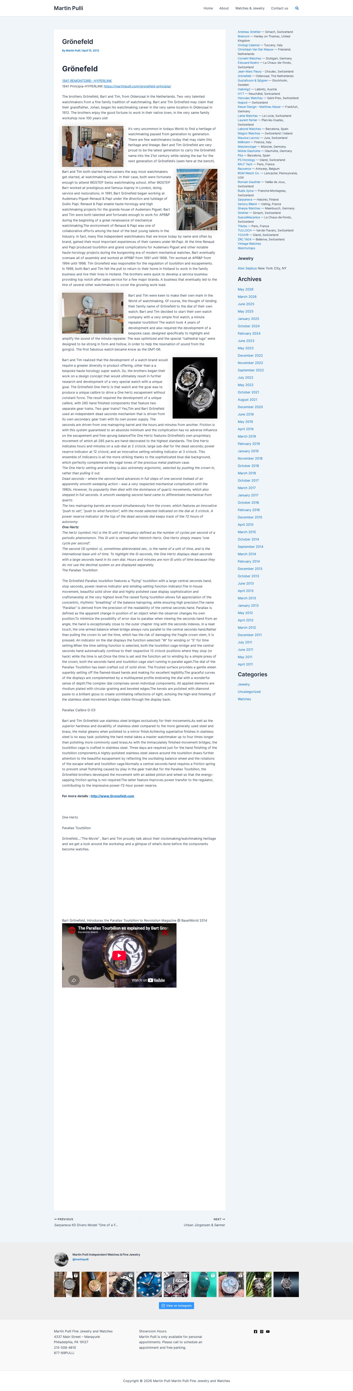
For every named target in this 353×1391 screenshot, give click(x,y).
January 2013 (248, 605)
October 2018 (248, 466)
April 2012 (246, 620)
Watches (244, 699)
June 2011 (245, 649)
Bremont (243, 36)
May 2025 (246, 311)
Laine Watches (248, 115)
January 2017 (248, 495)
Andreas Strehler (249, 31)
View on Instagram (179, 1305)
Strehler (243, 212)
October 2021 (248, 392)
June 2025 (246, 304)
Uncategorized (249, 692)
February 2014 (249, 561)
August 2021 (247, 399)
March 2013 (247, 598)
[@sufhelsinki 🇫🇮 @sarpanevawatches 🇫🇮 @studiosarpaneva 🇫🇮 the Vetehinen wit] (149, 1284)
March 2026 (247, 297)
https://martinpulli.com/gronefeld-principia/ (137, 86)
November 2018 (250, 458)
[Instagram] (262, 1331)
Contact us (279, 8)
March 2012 (247, 627)
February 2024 (249, 333)
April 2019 (246, 429)
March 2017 (247, 488)
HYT (241, 93)
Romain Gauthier (249, 182)
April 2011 (245, 664)
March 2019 (247, 436)
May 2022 (246, 385)
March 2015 (247, 532)
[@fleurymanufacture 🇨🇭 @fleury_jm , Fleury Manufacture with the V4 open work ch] (176, 1284)
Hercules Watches (250, 98)
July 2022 (245, 377)
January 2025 (248, 319)
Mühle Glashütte (249, 151)
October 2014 (248, 539)
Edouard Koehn (248, 62)
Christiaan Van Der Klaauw (256, 49)
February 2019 (249, 444)
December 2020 (250, 407)
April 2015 (246, 524)
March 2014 (247, 554)
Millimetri (244, 142)
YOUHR (243, 235)
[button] (297, 8)
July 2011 (245, 642)
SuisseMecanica (249, 217)
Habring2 (244, 89)
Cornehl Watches (249, 58)
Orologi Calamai (248, 45)
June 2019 (246, 414)
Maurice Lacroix (248, 138)
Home (208, 8)
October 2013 (248, 576)
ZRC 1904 (244, 239)
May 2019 (245, 422)
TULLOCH (245, 230)
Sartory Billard (247, 204)
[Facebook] (255, 1331)
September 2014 (250, 547)
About (224, 8)
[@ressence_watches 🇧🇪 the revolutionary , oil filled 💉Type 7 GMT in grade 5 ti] (204, 1284)
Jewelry (244, 684)
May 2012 (245, 613)
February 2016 (249, 510)
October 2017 (248, 480)
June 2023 (246, 341)
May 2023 (246, 348)
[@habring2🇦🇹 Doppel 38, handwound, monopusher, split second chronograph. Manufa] (94, 1284)
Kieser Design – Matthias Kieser (259, 106)
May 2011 (245, 657)
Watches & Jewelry (250, 8)
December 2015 (250, 517)
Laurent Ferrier (247, 120)
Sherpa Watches (249, 208)
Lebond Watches (249, 129)
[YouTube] (268, 1331)
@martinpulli (80, 1259)
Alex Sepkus (248, 268)
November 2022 (250, 363)
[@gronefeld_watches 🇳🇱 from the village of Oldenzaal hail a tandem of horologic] (231, 1284)
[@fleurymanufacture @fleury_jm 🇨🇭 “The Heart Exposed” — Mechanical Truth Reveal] (286, 1284)
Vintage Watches (249, 243)
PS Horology (246, 160)
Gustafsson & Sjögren (253, 80)
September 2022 (251, 370)
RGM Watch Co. (249, 173)
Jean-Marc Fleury (250, 71)
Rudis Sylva (246, 190)
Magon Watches (249, 133)
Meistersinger (247, 146)
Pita (240, 155)
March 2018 (247, 473)
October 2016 (248, 502)
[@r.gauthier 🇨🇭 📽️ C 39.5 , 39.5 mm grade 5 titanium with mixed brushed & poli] (66, 1284)
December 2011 (250, 635)
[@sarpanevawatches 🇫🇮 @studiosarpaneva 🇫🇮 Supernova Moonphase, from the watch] (121, 1284)
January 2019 (248, 451)
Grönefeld (244, 76)
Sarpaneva (245, 199)
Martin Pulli (68, 8)
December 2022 (250, 355)
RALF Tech (245, 164)
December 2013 (250, 569)
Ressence (244, 168)
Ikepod (242, 102)
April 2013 (246, 591)
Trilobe (242, 226)
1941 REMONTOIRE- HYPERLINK (87, 81)
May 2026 (246, 289)
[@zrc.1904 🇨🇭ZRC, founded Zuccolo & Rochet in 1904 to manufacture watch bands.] (258, 1284)
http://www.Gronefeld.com (112, 796)
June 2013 (246, 583)
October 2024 (249, 326)
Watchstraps (246, 248)
